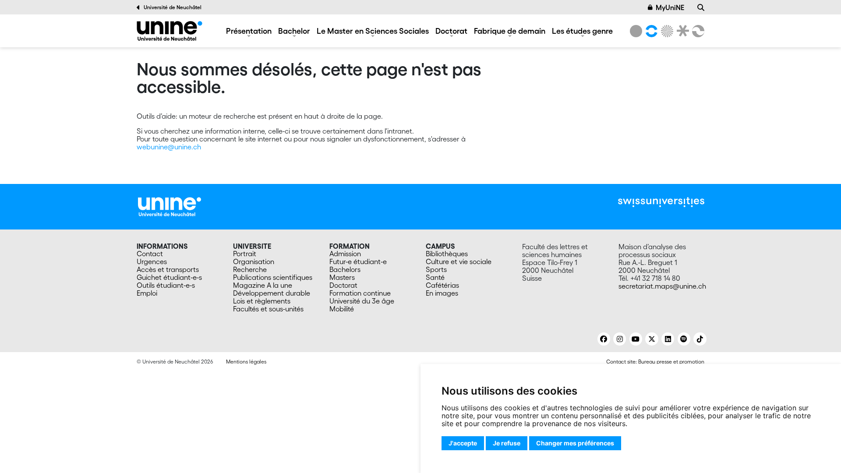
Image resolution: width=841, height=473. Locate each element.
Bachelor (294, 30)
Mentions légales (246, 361)
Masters (342, 277)
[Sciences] (666, 31)
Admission (345, 254)
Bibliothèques (447, 254)
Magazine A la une (262, 285)
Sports (436, 269)
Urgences (152, 261)
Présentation (249, 30)
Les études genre (582, 30)
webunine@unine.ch (169, 147)
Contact (150, 254)
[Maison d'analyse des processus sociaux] (169, 31)
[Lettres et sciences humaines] (650, 31)
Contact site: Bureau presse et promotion (655, 361)
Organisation (253, 261)
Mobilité (341, 309)
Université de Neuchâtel (172, 7)
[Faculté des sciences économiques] (697, 31)
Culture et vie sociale (458, 261)
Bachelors (344, 269)
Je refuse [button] (506, 443)
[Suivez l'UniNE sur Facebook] (603, 339)
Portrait (244, 254)
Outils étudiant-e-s (166, 285)
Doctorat (451, 30)
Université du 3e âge (361, 301)
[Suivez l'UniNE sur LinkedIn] (667, 339)
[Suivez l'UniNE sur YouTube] (635, 339)
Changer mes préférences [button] (575, 443)
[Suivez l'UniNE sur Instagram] (619, 339)
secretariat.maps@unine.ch (662, 286)
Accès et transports (168, 269)
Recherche (250, 269)
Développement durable (271, 293)
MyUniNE (670, 7)
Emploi (147, 293)
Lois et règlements (261, 301)
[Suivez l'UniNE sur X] (651, 339)
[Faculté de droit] (681, 31)
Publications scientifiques (272, 277)
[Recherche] (700, 7)
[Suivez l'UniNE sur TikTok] (699, 339)
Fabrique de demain (509, 30)
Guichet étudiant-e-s (169, 277)
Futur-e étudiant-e (358, 261)
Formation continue (360, 293)
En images (442, 293)
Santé (435, 277)
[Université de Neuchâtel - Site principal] (169, 206)
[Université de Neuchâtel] (636, 31)
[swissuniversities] (661, 202)
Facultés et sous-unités (268, 309)
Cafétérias (442, 285)
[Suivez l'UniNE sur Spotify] (684, 339)
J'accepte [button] (463, 443)
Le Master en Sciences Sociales (373, 30)
